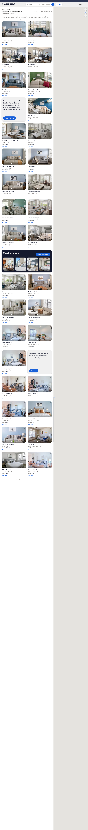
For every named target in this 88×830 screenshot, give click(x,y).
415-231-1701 (9, 1)
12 (16, 479)
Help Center (83, 1)
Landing (3, 9)
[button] (45, 4)
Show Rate (4, 44)
